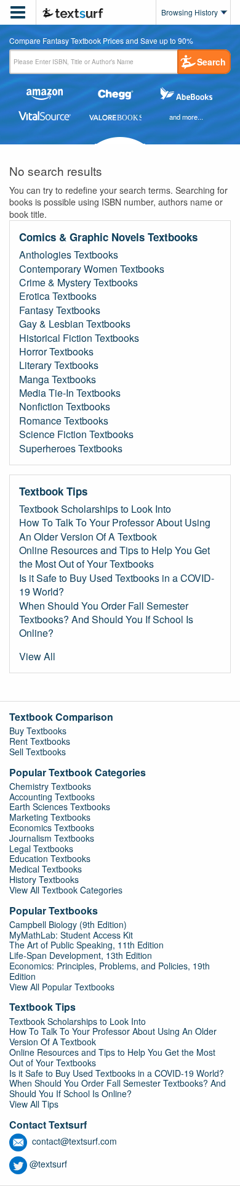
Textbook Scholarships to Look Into (95, 509)
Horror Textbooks (56, 352)
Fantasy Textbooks (59, 310)
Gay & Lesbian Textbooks (74, 324)
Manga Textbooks (57, 379)
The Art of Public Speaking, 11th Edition (86, 945)
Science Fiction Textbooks (76, 434)
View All (37, 656)
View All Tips (33, 1104)
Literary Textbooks (58, 365)
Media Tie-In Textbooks (70, 393)
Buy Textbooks (37, 730)
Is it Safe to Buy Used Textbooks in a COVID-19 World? (116, 585)
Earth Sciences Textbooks (59, 806)
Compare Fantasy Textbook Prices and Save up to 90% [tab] (101, 41)
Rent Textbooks (39, 741)
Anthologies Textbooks (68, 255)
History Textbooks (44, 879)
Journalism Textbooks (51, 838)
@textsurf (48, 1164)
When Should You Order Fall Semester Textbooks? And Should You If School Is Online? (106, 620)
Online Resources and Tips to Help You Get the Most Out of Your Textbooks (114, 557)
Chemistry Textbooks (50, 786)
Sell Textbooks (37, 751)
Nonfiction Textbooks (64, 406)
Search (211, 62)
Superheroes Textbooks (70, 448)
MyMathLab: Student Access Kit (71, 935)
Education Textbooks (49, 858)
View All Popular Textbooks (61, 987)
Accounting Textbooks (52, 796)
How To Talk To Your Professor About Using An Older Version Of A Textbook (114, 529)
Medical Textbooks (45, 869)
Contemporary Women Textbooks (91, 269)
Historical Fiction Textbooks (79, 338)
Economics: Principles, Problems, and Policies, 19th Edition (109, 971)
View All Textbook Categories (65, 890)
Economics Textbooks (51, 827)
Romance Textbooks (63, 421)
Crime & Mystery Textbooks (78, 282)
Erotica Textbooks (58, 296)
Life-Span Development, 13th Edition (80, 955)
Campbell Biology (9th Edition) (68, 924)
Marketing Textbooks (49, 817)
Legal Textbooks (41, 848)
